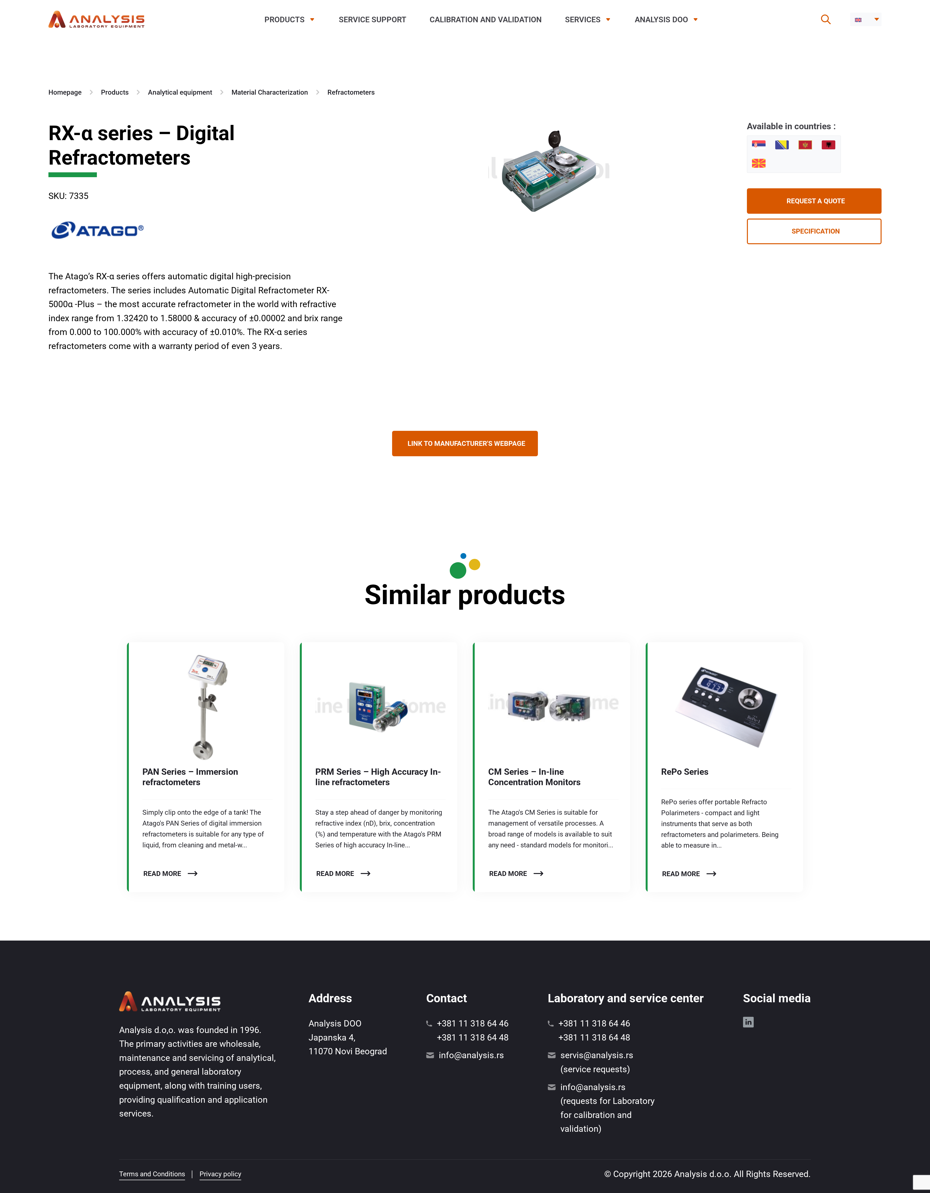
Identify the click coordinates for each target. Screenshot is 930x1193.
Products (284, 19)
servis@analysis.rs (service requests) (596, 1062)
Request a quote (816, 201)
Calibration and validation (486, 19)
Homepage (65, 92)
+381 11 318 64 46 (473, 1023)
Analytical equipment (180, 92)
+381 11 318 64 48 (473, 1038)
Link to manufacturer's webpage (466, 444)
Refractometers (351, 92)
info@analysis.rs (471, 1055)
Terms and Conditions (152, 1174)
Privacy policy (220, 1174)
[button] (866, 19)
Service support (372, 19)
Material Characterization (270, 92)
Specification (816, 231)
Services (583, 19)
